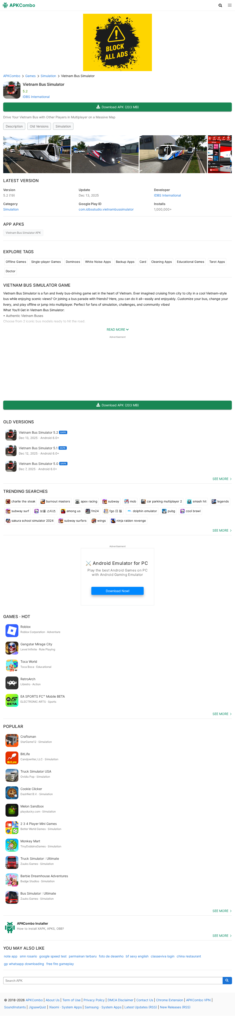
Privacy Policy (94, 1000)
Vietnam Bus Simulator (43, 84)
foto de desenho (111, 956)
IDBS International (36, 97)
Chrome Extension (169, 1000)
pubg (171, 511)
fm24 (95, 511)
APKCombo (11, 76)
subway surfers (75, 520)
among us (74, 511)
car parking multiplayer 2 (164, 501)
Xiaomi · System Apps (65, 1007)
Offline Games (16, 261)
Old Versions (39, 126)
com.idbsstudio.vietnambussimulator (106, 209)
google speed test (53, 956)
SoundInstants (15, 1007)
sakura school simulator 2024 (32, 520)
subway (113, 501)
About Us (52, 1000)
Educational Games (190, 261)
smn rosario (28, 956)
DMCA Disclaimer (120, 1000)
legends (223, 501)
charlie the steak (23, 501)
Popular (13, 726)
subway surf (20, 511)
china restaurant (189, 956)
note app (10, 956)
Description (14, 126)
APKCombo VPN (198, 1000)
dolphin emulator (145, 511)
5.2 (9, 195)
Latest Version (21, 180)
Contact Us (144, 1000)
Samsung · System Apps (103, 1007)
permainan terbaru (83, 956)
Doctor (10, 271)
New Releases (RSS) (175, 1007)
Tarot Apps (217, 261)
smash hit (200, 501)
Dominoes (73, 261)
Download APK (120, 107)
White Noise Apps (98, 261)
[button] (220, 5)
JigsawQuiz (37, 1007)
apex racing (89, 501)
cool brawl (193, 511)
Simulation (63, 126)
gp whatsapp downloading (24, 964)
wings (101, 520)
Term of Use (71, 1000)
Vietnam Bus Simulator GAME (36, 285)
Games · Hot (16, 616)
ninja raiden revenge (131, 520)
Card (143, 261)
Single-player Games (46, 261)
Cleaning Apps (161, 261)
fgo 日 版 (115, 511)
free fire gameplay (60, 964)
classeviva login (162, 956)
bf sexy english (137, 956)
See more (220, 479)
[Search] (227, 980)
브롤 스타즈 (48, 511)
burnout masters (58, 501)
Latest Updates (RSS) (140, 1007)
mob (133, 501)
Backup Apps (125, 261)
